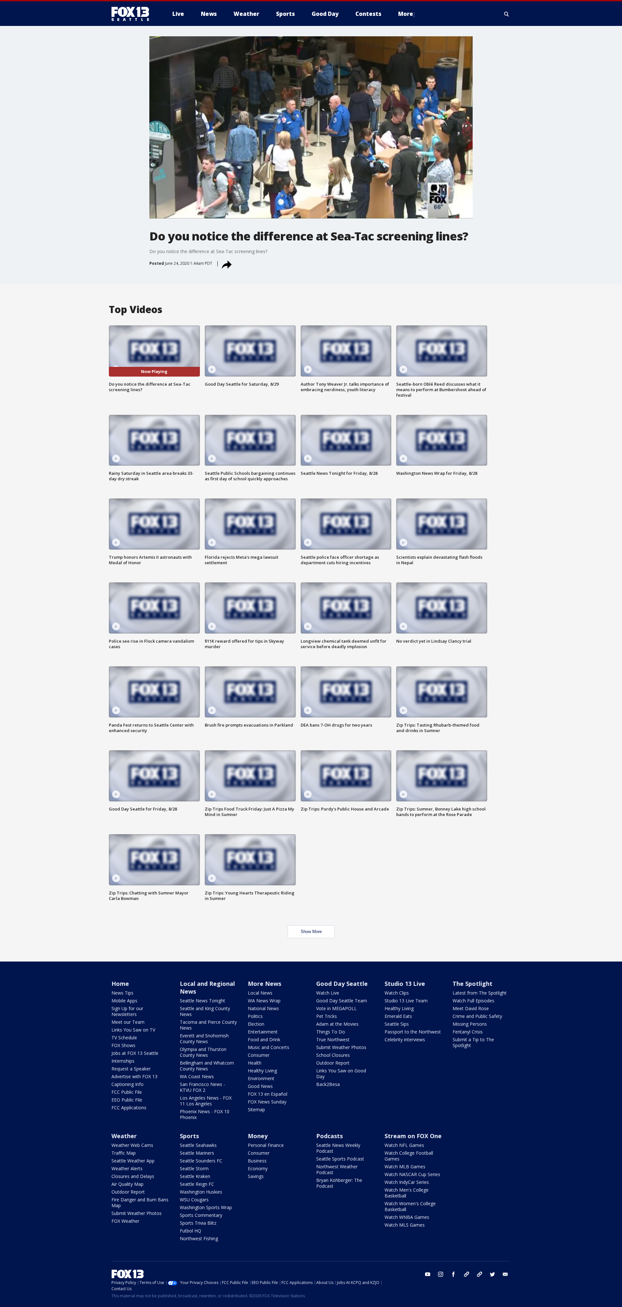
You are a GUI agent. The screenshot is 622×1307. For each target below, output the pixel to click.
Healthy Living (262, 1071)
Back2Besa (328, 1084)
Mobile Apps (124, 1001)
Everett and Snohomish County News (204, 1038)
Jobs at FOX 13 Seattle (134, 1053)
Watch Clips (397, 993)
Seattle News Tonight (202, 1001)
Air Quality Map (127, 1184)
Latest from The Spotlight (480, 993)
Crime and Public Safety (477, 1016)
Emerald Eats (398, 1016)
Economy (258, 1168)
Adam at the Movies (337, 1024)
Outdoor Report (333, 1063)
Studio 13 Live (405, 983)
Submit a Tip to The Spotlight (473, 1042)
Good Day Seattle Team (341, 1001)
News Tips (122, 993)
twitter (492, 1274)
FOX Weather (125, 1221)
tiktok (466, 1274)
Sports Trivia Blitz (198, 1223)
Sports (189, 1136)
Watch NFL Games (404, 1145)
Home (120, 983)
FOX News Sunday (267, 1102)
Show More (311, 931)
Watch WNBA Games (407, 1217)
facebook (453, 1274)
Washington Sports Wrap (206, 1207)
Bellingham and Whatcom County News (207, 1066)
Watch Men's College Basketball (407, 1193)
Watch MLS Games (405, 1225)
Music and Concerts (268, 1047)
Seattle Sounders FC (201, 1161)
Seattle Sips (397, 1024)
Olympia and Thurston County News (203, 1052)
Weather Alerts (127, 1168)
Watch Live (327, 993)
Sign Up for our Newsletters (127, 1011)
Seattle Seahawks (198, 1145)
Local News (260, 993)
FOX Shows (123, 1045)
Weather (124, 1136)
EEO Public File (126, 1100)
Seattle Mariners (197, 1153)
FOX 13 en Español (267, 1094)
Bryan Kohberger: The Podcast (339, 1183)
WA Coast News (197, 1076)
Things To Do (330, 1032)
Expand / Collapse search (507, 14)
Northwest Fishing (199, 1238)
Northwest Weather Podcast (337, 1169)
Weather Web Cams (132, 1145)
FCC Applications (128, 1107)
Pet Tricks (326, 1016)
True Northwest (333, 1039)
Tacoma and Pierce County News (208, 1025)
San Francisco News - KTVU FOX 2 (202, 1087)
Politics (255, 1016)
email (505, 1274)
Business (257, 1161)
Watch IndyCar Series (407, 1182)
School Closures (333, 1055)
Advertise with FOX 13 (134, 1076)
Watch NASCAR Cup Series (412, 1174)
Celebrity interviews (405, 1039)
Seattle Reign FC (197, 1184)
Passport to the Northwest (413, 1032)
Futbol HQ (190, 1231)
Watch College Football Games (409, 1156)
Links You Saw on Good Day (341, 1073)
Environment (261, 1078)
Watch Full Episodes (473, 1001)
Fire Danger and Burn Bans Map (139, 1202)
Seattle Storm (194, 1168)
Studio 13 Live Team (406, 1001)
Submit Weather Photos (341, 1047)
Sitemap (256, 1109)
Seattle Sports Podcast (340, 1159)
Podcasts (329, 1136)
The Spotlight (472, 983)
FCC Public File (126, 1092)
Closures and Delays (132, 1176)
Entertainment (263, 1032)
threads (479, 1274)
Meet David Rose (471, 1008)
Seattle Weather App (133, 1161)
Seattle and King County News (205, 1011)
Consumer (259, 1055)
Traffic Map (123, 1153)
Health (254, 1063)
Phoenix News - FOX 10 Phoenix (204, 1114)
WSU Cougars (194, 1199)
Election (256, 1024)
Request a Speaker (131, 1069)
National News (263, 1008)
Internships (122, 1061)
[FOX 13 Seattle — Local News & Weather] (132, 14)
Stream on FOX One (413, 1136)
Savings (256, 1176)
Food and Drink (264, 1039)
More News (264, 983)
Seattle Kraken (195, 1176)
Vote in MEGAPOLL (336, 1008)
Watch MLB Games (405, 1166)
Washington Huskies (201, 1192)
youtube (427, 1274)
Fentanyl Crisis (468, 1032)
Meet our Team (127, 1022)
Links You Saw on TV (133, 1030)
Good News (260, 1086)
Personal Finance (266, 1145)
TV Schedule (124, 1037)
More (405, 14)
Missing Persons (470, 1024)
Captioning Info (127, 1084)
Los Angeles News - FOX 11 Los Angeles (206, 1101)
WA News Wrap (264, 1001)
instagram (440, 1274)
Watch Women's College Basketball (410, 1206)
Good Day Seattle (342, 983)
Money (258, 1136)
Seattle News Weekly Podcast (338, 1148)
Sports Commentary (201, 1215)
